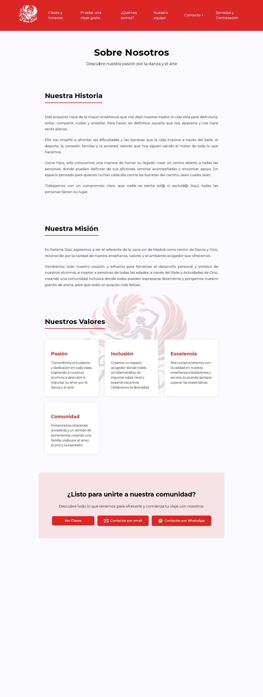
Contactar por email (126, 521)
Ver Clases (73, 521)
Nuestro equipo (161, 15)
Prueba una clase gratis (90, 15)
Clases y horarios (55, 15)
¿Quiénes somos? (129, 15)
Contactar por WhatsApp (184, 521)
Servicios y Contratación (227, 15)
